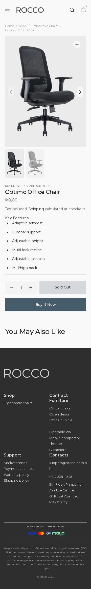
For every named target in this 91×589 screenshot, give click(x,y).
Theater (55, 444)
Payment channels (19, 469)
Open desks (59, 414)
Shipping (36, 209)
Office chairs (59, 408)
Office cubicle (61, 420)
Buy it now (45, 304)
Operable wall (60, 432)
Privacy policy (35, 526)
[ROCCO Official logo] (45, 380)
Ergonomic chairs (18, 403)
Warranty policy (16, 475)
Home (9, 26)
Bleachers (57, 450)
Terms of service (55, 526)
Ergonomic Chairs (45, 26)
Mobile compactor (64, 438)
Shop (23, 26)
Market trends (15, 463)
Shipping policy (16, 480)
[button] (7, 10)
